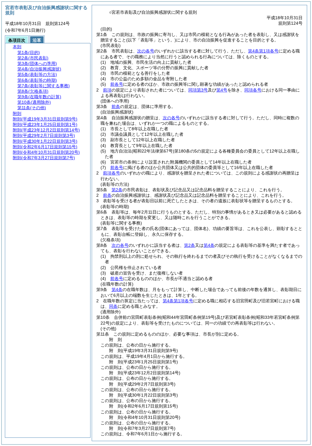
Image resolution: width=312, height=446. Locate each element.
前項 (107, 90)
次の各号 (145, 51)
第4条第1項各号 (263, 51)
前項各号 (111, 173)
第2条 (117, 189)
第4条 (209, 245)
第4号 (221, 90)
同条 (113, 306)
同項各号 (252, 90)
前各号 (116, 84)
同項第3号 (198, 90)
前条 (116, 106)
